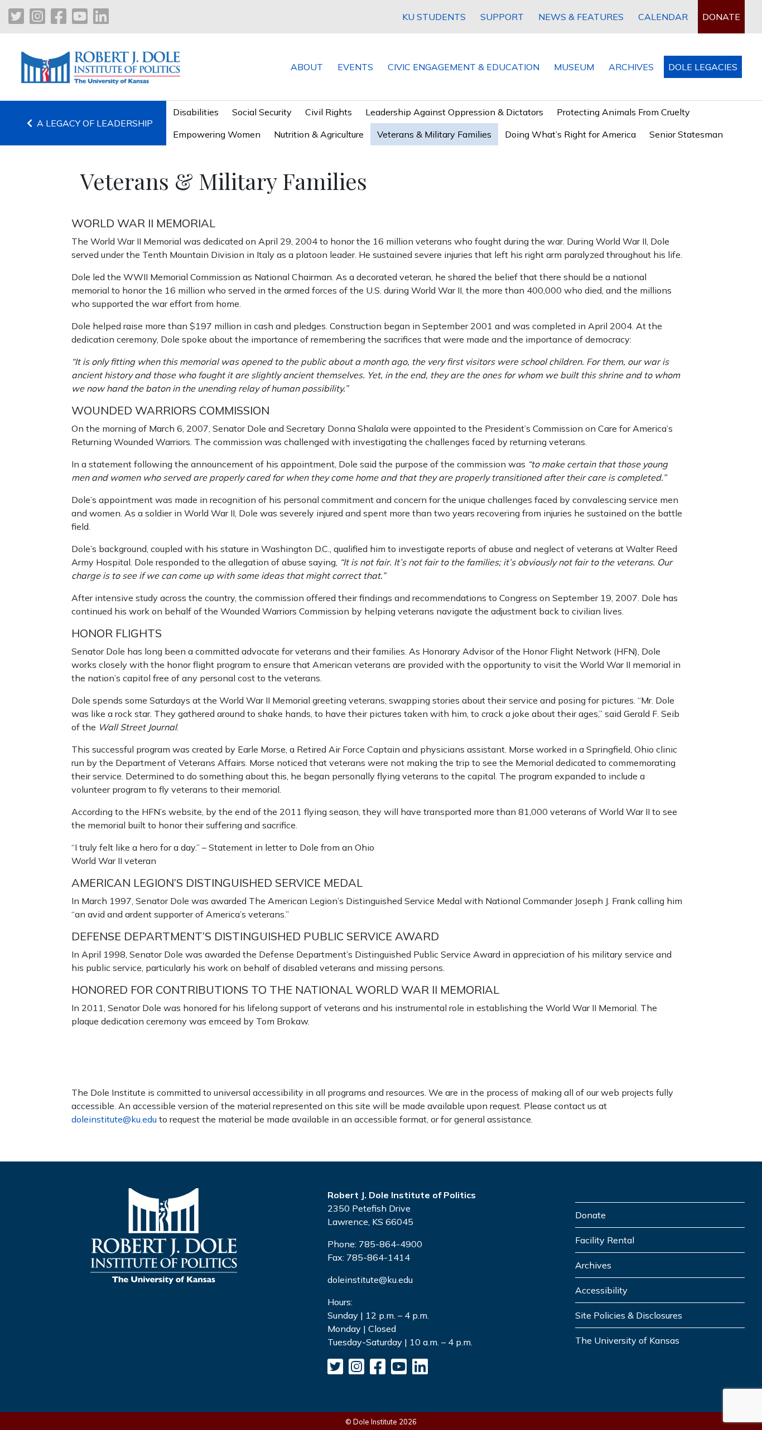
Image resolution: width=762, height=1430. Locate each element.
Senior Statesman (686, 134)
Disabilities (196, 112)
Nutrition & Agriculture (319, 134)
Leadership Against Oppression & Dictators (454, 112)
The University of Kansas (627, 1340)
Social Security (262, 112)
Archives (593, 1265)
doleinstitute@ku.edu (114, 1119)
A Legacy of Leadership (92, 123)
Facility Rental (604, 1240)
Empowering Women (217, 134)
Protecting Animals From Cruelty (623, 112)
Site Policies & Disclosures (628, 1315)
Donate (590, 1215)
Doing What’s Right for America (570, 134)
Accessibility (601, 1290)
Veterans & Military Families (434, 134)
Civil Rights (328, 112)
